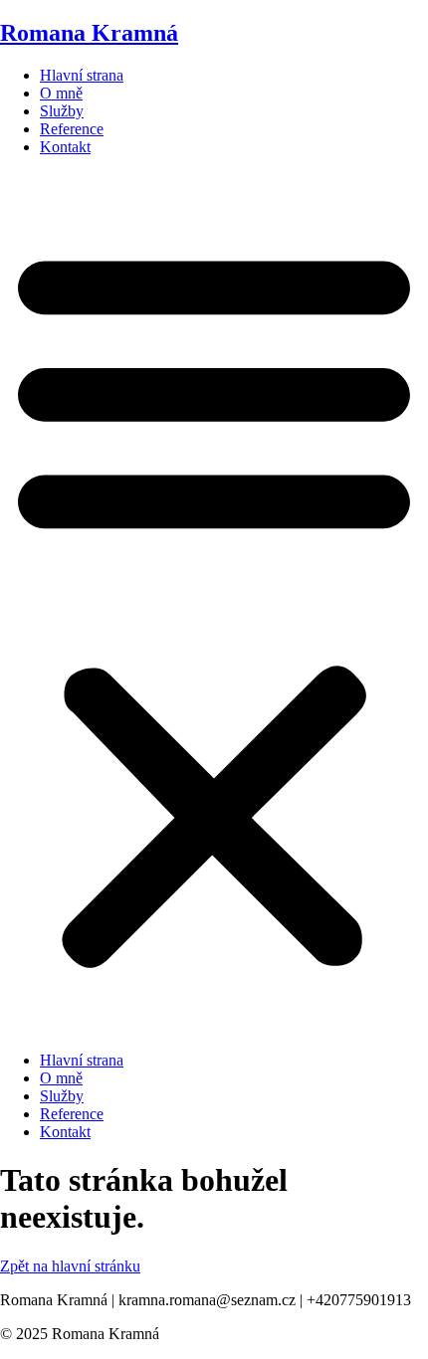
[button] (214, 604)
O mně (61, 93)
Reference (72, 128)
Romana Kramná (89, 33)
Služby (62, 110)
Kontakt (65, 146)
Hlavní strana (81, 75)
